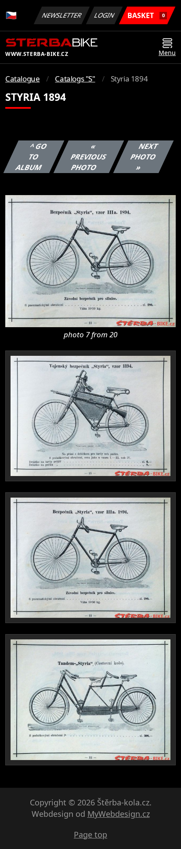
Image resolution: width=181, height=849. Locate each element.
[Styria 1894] (90, 260)
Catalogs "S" (75, 79)
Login (104, 15)
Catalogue (22, 79)
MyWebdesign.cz (118, 813)
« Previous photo (88, 156)
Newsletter (61, 15)
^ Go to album (31, 156)
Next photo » (143, 156)
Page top (90, 834)
